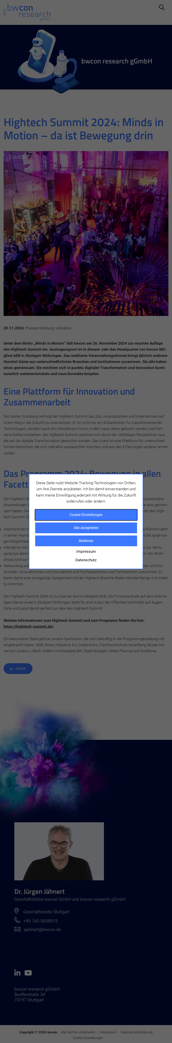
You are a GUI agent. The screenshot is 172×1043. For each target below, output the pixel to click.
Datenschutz (86, 560)
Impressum (86, 551)
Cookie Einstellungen (86, 515)
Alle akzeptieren (86, 528)
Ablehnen (86, 541)
